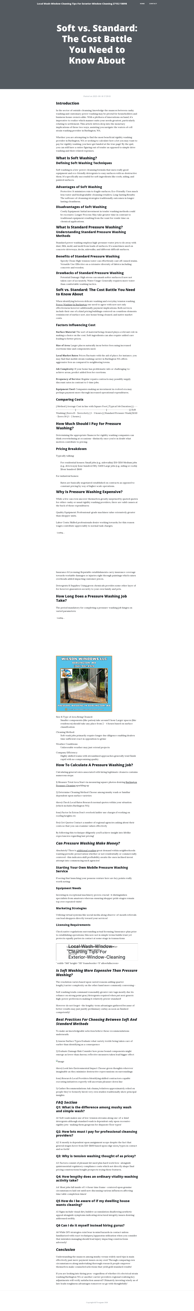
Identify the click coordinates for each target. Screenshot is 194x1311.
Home (142, 4)
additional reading (86, 850)
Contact (153, 4)
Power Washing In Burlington (71, 304)
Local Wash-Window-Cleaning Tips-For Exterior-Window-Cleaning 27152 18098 (82, 3)
